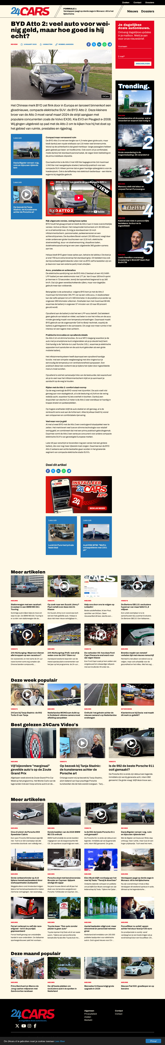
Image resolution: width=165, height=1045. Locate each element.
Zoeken (125, 2)
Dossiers (149, 2)
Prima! (153, 1041)
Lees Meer (60, 1041)
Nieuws (132, 11)
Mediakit (88, 1020)
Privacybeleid (90, 1014)
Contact (137, 2)
